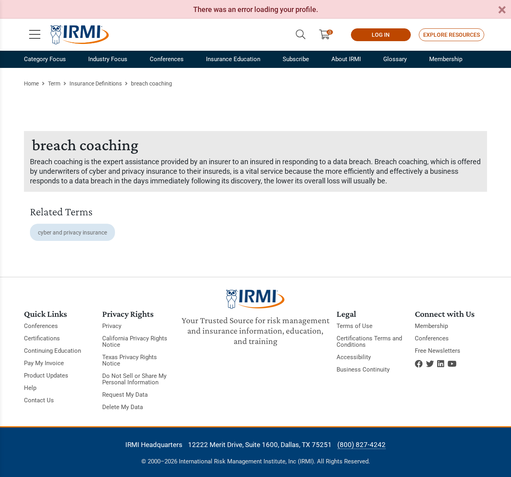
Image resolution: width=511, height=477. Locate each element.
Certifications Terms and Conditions (369, 341)
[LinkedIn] (440, 364)
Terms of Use (354, 326)
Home (31, 83)
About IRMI (346, 59)
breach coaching (151, 83)
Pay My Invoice (44, 363)
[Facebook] (419, 364)
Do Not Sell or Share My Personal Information (134, 379)
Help (30, 388)
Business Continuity (363, 369)
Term (54, 83)
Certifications (42, 338)
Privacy (111, 326)
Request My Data (125, 394)
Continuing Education (52, 350)
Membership (445, 59)
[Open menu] (34, 34)
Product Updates (46, 375)
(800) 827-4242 (361, 445)
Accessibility (354, 357)
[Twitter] (430, 364)
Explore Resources (451, 35)
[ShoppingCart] (327, 34)
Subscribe (296, 59)
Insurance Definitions (95, 83)
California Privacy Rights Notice (134, 341)
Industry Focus (107, 59)
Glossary (395, 59)
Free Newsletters (437, 350)
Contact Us (39, 400)
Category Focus (45, 59)
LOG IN (381, 35)
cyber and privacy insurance (72, 232)
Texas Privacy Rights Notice (129, 360)
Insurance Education (233, 59)
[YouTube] (452, 364)
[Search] (300, 34)
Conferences (167, 59)
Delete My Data (122, 407)
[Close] (502, 10)
